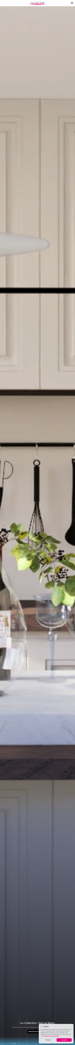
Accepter (64, 1040)
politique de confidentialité (51, 1036)
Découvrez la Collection (37, 1031)
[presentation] (4, 525)
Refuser (48, 1040)
